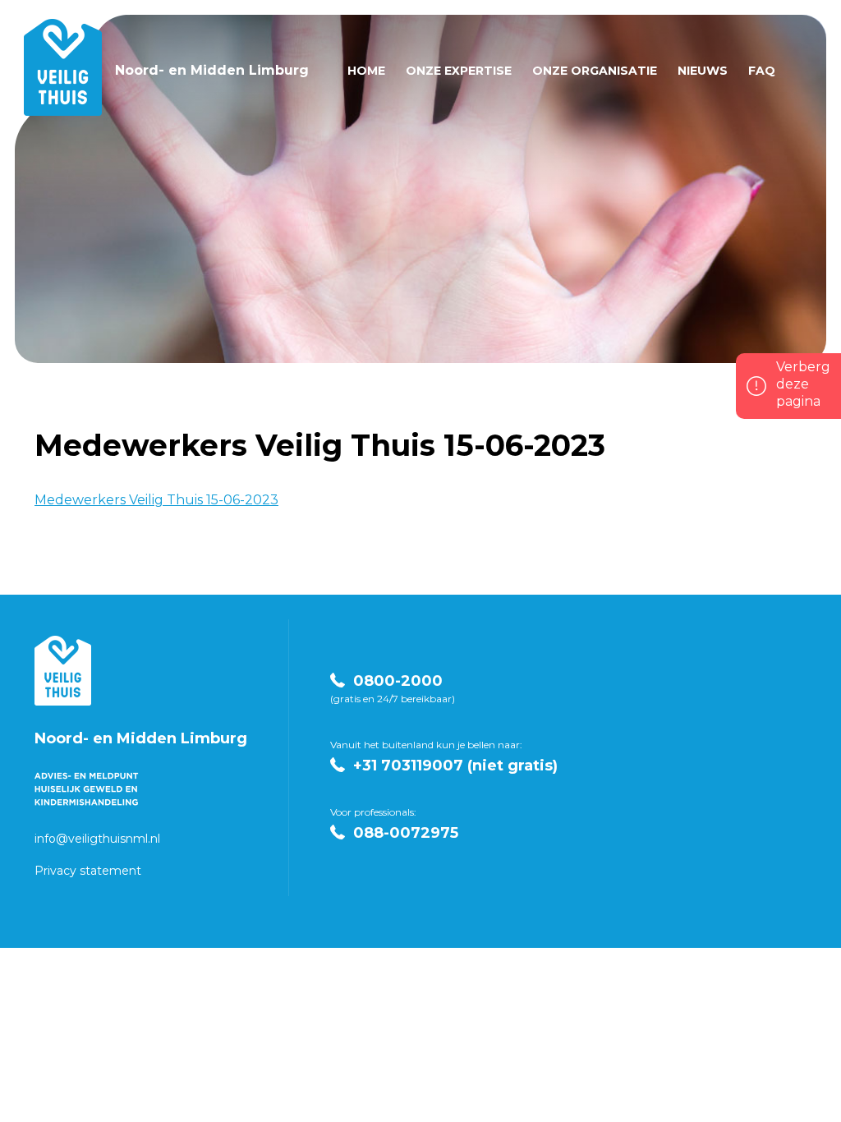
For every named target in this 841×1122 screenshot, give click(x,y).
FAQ (761, 70)
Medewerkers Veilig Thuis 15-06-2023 (156, 500)
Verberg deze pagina (803, 384)
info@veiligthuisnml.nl (97, 838)
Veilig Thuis (62, 671)
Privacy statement (87, 870)
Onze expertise (459, 70)
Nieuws (703, 70)
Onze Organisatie (594, 70)
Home (366, 70)
